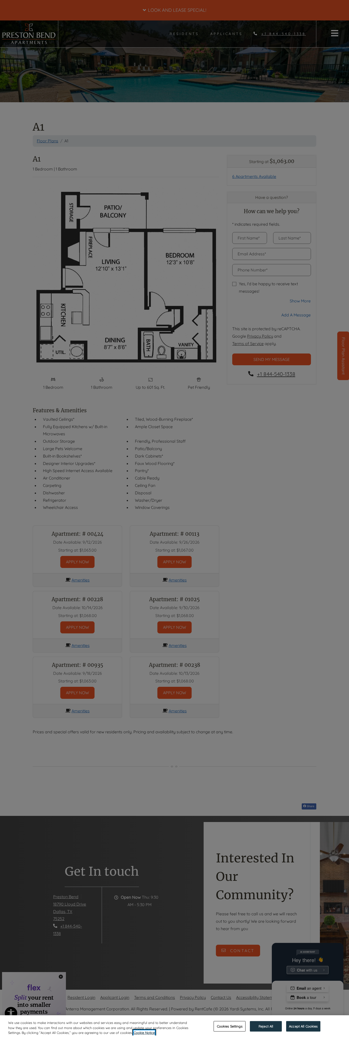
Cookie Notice (144, 1033)
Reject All (266, 1026)
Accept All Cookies (303, 1026)
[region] (174, 1026)
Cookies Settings (229, 1026)
